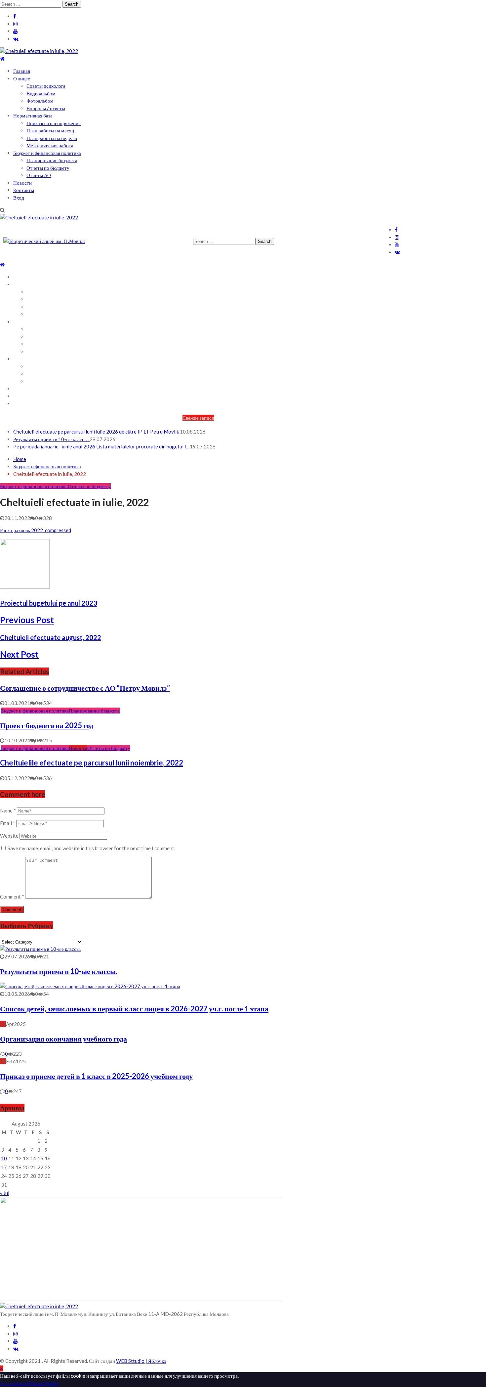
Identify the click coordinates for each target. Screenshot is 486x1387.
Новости (22, 183)
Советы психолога (45, 86)
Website (9, 836)
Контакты (23, 190)
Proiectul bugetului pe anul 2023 (48, 603)
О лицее (21, 78)
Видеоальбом (41, 93)
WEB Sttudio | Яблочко (141, 1361)
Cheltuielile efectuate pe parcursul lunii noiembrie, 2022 (91, 762)
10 (4, 1158)
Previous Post (27, 620)
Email (7, 823)
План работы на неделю (51, 138)
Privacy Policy (43, 1383)
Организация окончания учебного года (63, 1038)
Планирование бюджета (51, 160)
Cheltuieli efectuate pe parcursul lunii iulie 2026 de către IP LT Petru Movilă (96, 432)
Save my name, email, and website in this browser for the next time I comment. (91, 848)
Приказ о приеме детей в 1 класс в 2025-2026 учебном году (96, 1076)
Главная (21, 71)
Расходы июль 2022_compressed (35, 530)
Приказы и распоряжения (53, 123)
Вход (18, 198)
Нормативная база (33, 115)
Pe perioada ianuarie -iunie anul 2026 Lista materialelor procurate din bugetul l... (101, 446)
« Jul (4, 1193)
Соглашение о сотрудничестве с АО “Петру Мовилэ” (85, 687)
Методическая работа (49, 145)
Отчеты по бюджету (47, 168)
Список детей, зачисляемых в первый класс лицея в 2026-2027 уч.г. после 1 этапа (134, 1008)
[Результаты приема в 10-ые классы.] (40, 949)
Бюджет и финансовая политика (47, 153)
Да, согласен (13, 1383)
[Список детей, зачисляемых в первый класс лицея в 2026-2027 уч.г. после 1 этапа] (90, 986)
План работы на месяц (50, 130)
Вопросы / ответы (45, 108)
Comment (12, 897)
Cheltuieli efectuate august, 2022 (50, 637)
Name (8, 810)
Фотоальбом (40, 101)
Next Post (19, 654)
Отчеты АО (38, 175)
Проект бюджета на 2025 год (46, 725)
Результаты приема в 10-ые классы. (51, 439)
